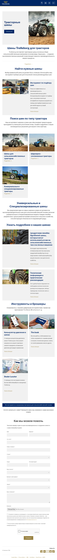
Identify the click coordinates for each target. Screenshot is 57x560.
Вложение (9, 506)
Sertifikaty (32, 557)
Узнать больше (34, 111)
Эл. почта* (9, 439)
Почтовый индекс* (33, 461)
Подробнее (7, 161)
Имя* (8, 431)
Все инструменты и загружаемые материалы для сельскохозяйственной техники (28, 405)
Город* (8, 461)
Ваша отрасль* (10, 469)
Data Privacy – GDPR (40, 557)
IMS (27, 557)
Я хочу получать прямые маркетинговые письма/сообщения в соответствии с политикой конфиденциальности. (26, 524)
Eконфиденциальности (32, 519)
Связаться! (9, 31)
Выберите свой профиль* (12, 476)
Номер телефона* (11, 446)
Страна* (8, 454)
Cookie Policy (14, 557)
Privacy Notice (22, 557)
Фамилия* (31, 431)
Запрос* (8, 484)
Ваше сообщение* (11, 491)
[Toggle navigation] (45, 2)
